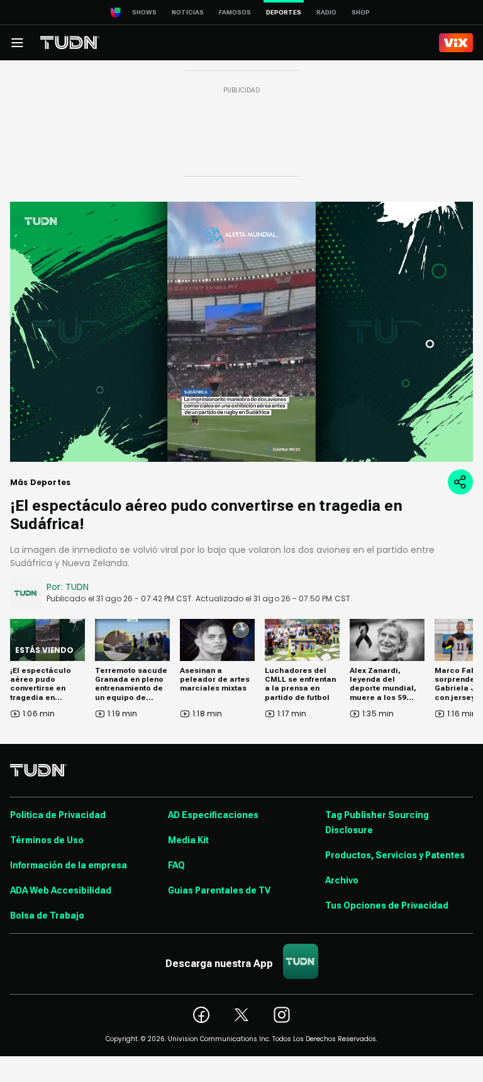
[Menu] (17, 42)
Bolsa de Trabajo (47, 915)
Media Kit (188, 840)
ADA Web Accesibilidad (60, 890)
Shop (361, 12)
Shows (144, 12)
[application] (241, 332)
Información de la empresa (68, 865)
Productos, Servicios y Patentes (395, 855)
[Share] (460, 482)
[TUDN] (69, 42)
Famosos (235, 12)
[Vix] (456, 42)
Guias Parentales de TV (219, 890)
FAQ (176, 865)
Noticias (188, 12)
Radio (326, 12)
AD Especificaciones (213, 815)
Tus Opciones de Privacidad (386, 905)
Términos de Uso (47, 840)
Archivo (341, 880)
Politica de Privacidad (58, 815)
